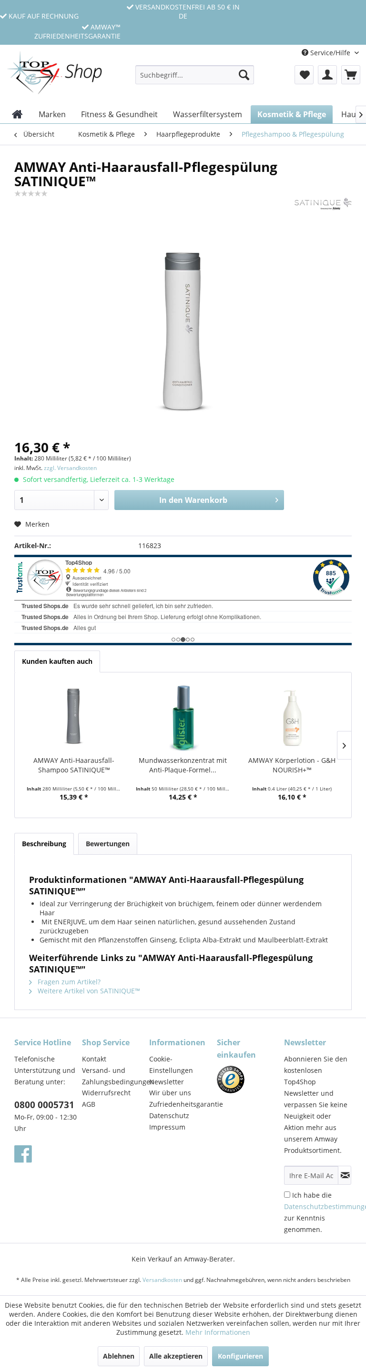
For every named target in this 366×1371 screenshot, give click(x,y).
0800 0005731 (44, 1105)
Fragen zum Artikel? (68, 981)
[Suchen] (244, 74)
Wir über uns (170, 1092)
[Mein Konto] (327, 74)
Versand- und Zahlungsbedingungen (113, 1076)
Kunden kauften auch (57, 661)
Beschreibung (44, 843)
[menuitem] (194, 79)
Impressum (167, 1126)
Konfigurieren (240, 1356)
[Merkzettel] (304, 74)
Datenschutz (169, 1115)
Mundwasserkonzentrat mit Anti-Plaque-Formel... (183, 765)
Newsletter (166, 1081)
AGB (88, 1104)
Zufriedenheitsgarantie (180, 1104)
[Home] (17, 114)
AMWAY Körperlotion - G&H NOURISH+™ (292, 765)
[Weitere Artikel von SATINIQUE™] (323, 214)
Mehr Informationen (217, 1332)
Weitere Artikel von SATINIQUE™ (88, 990)
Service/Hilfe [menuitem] (330, 52)
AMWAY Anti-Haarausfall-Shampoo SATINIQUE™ (73, 765)
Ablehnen (118, 1356)
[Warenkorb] (350, 74)
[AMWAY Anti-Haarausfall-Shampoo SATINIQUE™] (74, 717)
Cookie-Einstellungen (171, 1064)
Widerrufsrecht (106, 1092)
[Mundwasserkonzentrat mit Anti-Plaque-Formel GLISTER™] (183, 717)
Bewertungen (108, 843)
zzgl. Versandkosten (70, 468)
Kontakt (94, 1058)
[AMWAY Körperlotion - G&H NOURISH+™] (291, 717)
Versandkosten (162, 1280)
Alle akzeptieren (176, 1356)
